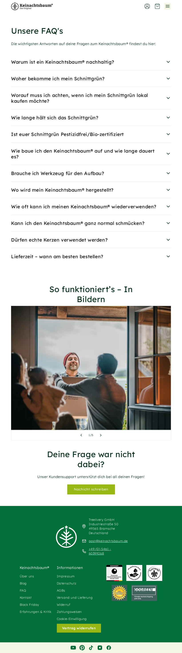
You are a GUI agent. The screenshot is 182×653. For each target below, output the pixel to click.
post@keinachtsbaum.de (108, 541)
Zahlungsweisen (69, 612)
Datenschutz (66, 583)
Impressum (66, 576)
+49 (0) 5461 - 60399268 (100, 551)
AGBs (61, 590)
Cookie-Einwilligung (72, 619)
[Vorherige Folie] (81, 435)
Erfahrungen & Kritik (35, 612)
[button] (157, 6)
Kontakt (26, 598)
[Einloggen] (147, 6)
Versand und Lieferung (75, 598)
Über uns (27, 576)
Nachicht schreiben (91, 489)
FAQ (23, 590)
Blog (23, 583)
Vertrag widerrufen (79, 628)
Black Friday (29, 605)
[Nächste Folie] (101, 435)
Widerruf (63, 605)
